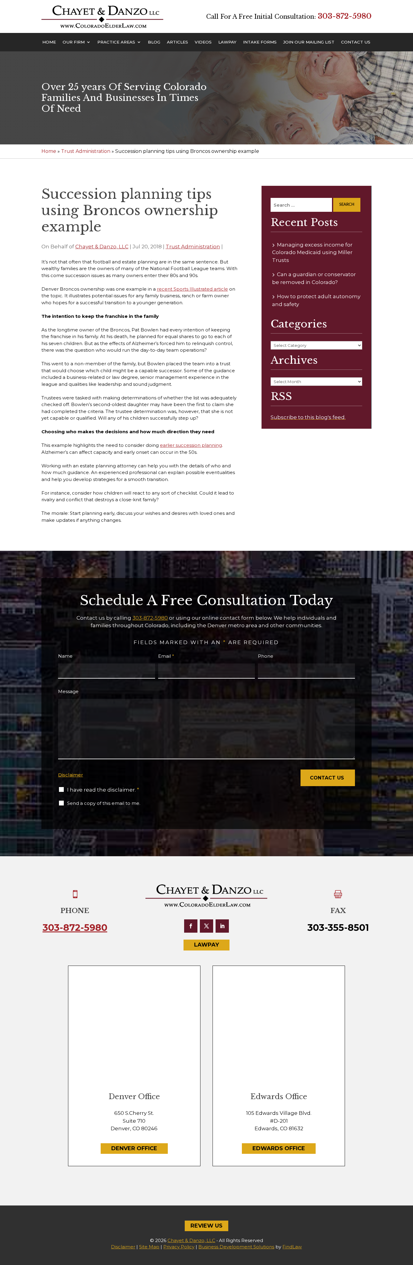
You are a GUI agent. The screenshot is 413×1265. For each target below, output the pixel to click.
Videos (203, 42)
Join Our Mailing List (308, 42)
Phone (265, 656)
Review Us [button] (206, 1225)
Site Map (149, 1247)
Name (65, 656)
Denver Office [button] (134, 1148)
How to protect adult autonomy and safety (316, 300)
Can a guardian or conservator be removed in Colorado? (314, 278)
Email (166, 656)
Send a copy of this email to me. (103, 803)
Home (49, 42)
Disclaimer (70, 775)
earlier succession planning (191, 445)
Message (68, 691)
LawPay (227, 42)
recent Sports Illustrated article (192, 289)
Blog (154, 42)
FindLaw (292, 1247)
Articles (177, 42)
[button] (407, 1221)
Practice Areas (116, 42)
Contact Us (355, 42)
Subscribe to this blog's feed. (308, 417)
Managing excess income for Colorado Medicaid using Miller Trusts (312, 252)
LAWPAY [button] (206, 944)
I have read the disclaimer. (103, 790)
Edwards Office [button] (278, 1148)
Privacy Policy (178, 1247)
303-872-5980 (345, 16)
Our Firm (74, 42)
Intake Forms (260, 42)
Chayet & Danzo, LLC (101, 247)
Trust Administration (193, 247)
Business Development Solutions (236, 1247)
